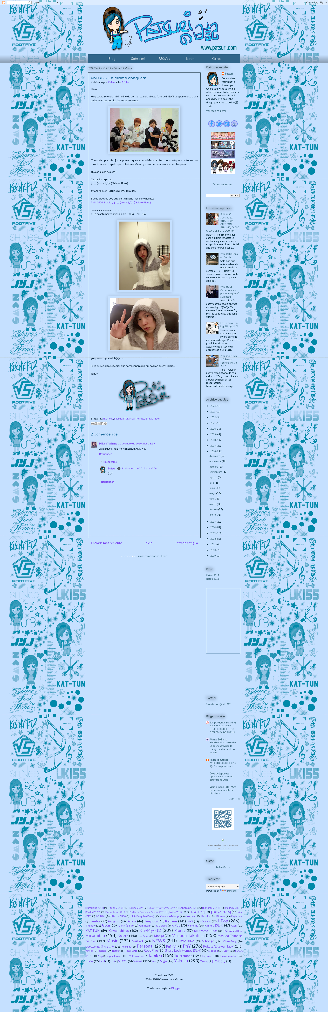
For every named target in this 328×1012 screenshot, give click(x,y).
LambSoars (144, 936)
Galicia (131, 921)
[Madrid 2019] (92, 912)
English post (237, 916)
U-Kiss (89, 961)
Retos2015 (131, 950)
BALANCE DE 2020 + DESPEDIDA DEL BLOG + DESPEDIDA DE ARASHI (223, 729)
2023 (213, 411)
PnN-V (171, 946)
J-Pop (222, 920)
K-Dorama (161, 925)
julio (212, 483)
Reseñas (101, 950)
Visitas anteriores (223, 184)
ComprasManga (169, 916)
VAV (154, 961)
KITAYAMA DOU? (205, 930)
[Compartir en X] (99, 423)
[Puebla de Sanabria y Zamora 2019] (146, 912)
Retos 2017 (212, 575)
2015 (213, 522)
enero (213, 515)
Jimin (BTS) (126, 925)
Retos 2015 (212, 579)
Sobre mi (138, 58)
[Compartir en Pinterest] (105, 423)
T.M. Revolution (135, 956)
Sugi (100, 956)
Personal (145, 945)
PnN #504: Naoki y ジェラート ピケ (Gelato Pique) (121, 202)
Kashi (234, 925)
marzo (213, 504)
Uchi (102, 961)
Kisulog (179, 931)
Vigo (163, 961)
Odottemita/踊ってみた (100, 946)
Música (164, 58)
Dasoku (205, 916)
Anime (100, 916)
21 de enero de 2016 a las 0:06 (139, 468)
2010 (213, 550)
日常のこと (219, 961)
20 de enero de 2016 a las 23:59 (136, 443)
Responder (105, 453)
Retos (115, 950)
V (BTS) (122, 961)
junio (212, 488)
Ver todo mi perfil (216, 111)
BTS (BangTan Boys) (142, 916)
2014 (213, 527)
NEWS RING (187, 941)
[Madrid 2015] (231, 907)
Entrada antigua (186, 543)
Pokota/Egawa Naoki (148, 418)
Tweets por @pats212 (218, 704)
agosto (213, 477)
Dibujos (220, 916)
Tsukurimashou (228, 955)
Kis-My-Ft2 (150, 930)
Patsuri (112, 468)
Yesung (204, 961)
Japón (190, 58)
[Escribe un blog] (95, 423)
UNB (113, 961)
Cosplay (190, 916)
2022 (213, 417)
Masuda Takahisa (124, 418)
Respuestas (110, 461)
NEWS (158, 940)
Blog (111, 58)
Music (112, 940)
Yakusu (181, 960)
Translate (232, 891)
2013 (213, 533)
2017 (213, 446)
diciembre (215, 456)
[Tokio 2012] (175, 912)
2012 (213, 539)
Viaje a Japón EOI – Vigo (223, 787)
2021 (213, 423)
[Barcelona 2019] (94, 907)
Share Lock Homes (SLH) (183, 950)
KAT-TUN (92, 931)
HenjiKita (151, 921)
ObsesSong (230, 941)
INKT (190, 921)
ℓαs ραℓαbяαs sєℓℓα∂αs (223, 722)
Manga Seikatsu (218, 739)
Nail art (138, 941)
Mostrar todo (234, 799)
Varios (137, 961)
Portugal (89, 950)
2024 (213, 406)
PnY (187, 945)
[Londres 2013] (187, 907)
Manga (159, 936)
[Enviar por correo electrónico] (92, 423)
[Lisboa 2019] (136, 907)
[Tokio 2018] (197, 912)
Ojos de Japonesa (219, 773)
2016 (213, 451)
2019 (213, 434)
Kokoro (123, 936)
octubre (214, 466)
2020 (213, 429)
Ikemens (108, 418)
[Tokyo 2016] (221, 912)
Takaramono (183, 956)
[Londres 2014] (211, 907)
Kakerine (193, 925)
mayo (212, 493)
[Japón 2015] (115, 907)
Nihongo (208, 941)
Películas (126, 946)
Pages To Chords (219, 760)
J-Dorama (205, 921)
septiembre (216, 472)
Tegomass (207, 955)
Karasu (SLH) (213, 925)
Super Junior (114, 955)
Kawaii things (118, 931)
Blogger (176, 988)
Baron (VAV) (119, 916)
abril (212, 498)
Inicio (148, 543)
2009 (213, 556)
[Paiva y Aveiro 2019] (115, 912)
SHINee (213, 950)
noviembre (215, 461)
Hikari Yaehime (108, 443)
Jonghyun (144, 925)
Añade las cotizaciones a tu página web (223, 845)
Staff (226, 950)
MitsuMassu (223, 867)
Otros (216, 58)
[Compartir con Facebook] (102, 423)
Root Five (151, 950)
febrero (213, 509)
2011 (213, 544)
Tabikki (155, 955)
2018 (213, 440)
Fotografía (114, 921)
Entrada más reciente (106, 543)
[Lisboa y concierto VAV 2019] (161, 908)
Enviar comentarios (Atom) (152, 555)
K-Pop (175, 925)
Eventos (94, 921)
